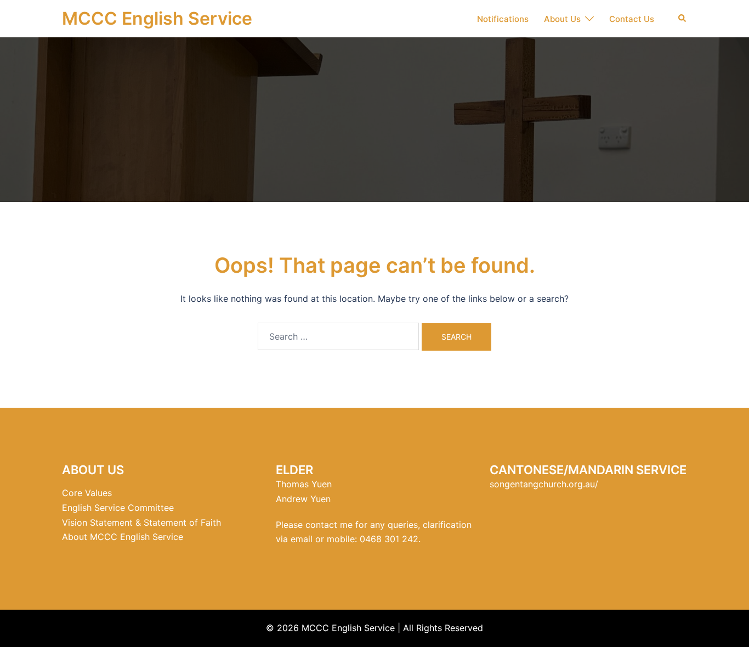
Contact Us (631, 19)
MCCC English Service (157, 18)
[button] (682, 18)
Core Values (87, 492)
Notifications (503, 19)
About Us (562, 19)
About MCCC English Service (122, 536)
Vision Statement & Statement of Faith (141, 522)
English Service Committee (118, 507)
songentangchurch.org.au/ (544, 484)
